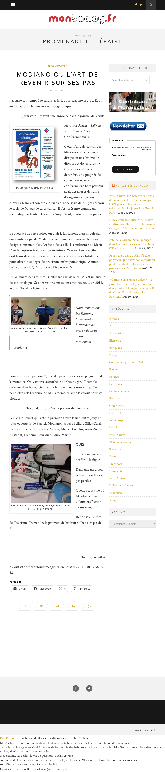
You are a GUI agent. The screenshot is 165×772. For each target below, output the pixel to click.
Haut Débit (116, 413)
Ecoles (113, 369)
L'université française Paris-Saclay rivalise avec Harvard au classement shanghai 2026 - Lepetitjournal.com (132, 224)
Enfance (114, 377)
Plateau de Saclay (120, 442)
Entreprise (116, 384)
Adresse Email (119, 155)
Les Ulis (114, 427)
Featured (115, 398)
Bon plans (115, 348)
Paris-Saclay (117, 435)
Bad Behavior (9, 738)
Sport (112, 456)
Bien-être (115, 340)
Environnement (119, 391)
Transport (115, 464)
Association (116, 333)
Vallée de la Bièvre (121, 485)
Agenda (114, 319)
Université (116, 471)
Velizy (113, 500)
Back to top (144, 730)
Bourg (113, 355)
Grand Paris (117, 406)
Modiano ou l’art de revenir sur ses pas (57, 78)
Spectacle (115, 449)
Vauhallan (115, 493)
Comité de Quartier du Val (126, 362)
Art (111, 326)
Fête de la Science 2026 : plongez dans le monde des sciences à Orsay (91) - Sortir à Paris (131, 244)
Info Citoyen (57, 66)
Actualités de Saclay (132, 185)
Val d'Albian (117, 478)
